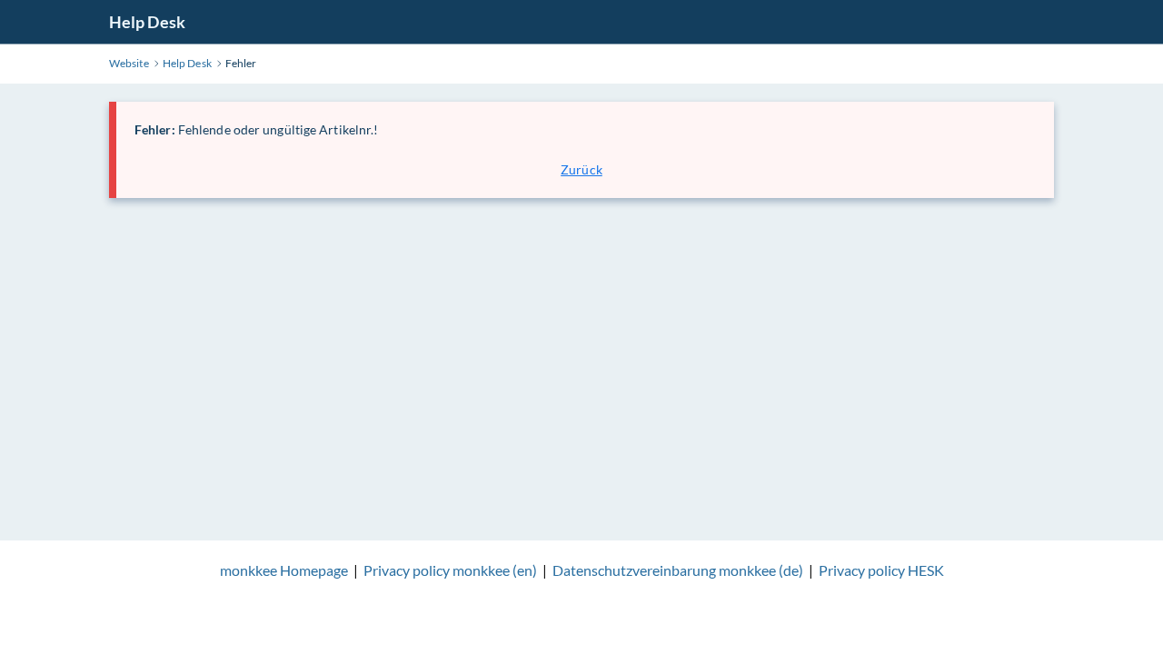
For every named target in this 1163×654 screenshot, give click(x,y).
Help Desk (147, 22)
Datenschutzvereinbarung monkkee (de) (677, 570)
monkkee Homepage (284, 570)
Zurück (581, 169)
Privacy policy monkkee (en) (450, 570)
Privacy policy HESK (881, 570)
